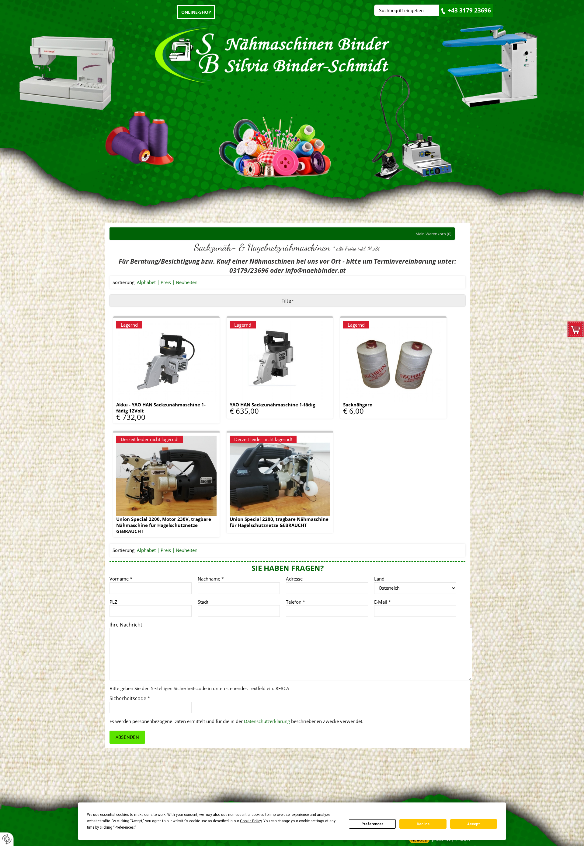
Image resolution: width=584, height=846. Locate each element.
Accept (473, 824)
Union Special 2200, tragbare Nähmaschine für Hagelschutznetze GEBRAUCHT (279, 522)
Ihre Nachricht (125, 624)
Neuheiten (186, 282)
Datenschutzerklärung (267, 721)
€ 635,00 (244, 410)
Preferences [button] (124, 827)
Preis (166, 282)
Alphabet (146, 282)
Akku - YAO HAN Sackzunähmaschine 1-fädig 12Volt (161, 408)
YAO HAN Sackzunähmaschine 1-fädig (272, 405)
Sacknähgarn (358, 405)
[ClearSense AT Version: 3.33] (419, 840)
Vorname (120, 579)
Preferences (372, 824)
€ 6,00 (353, 410)
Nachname (211, 579)
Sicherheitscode (129, 698)
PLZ (113, 602)
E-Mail (382, 602)
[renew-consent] (7, 839)
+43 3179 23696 (469, 10)
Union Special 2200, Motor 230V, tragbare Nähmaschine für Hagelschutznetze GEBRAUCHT (163, 525)
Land (379, 579)
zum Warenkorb (575, 331)
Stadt (203, 602)
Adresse (294, 579)
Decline (423, 824)
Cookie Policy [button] (251, 821)
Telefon (295, 602)
